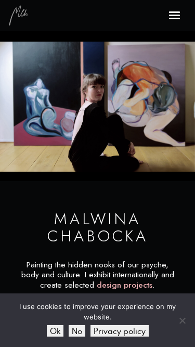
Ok (55, 331)
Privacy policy (120, 331)
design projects (124, 285)
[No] (182, 320)
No (77, 331)
